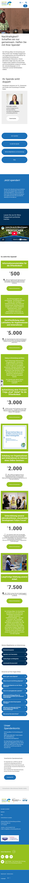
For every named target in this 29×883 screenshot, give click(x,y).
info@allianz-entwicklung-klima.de (12, 829)
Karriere (3, 812)
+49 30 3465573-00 (10, 827)
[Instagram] (11, 856)
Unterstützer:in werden (6, 817)
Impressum (3, 873)
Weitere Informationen (14, 288)
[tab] (14, 650)
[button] (26, 2)
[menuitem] (21, 2)
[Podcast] (2, 861)
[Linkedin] (2, 856)
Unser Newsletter (6, 852)
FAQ (2, 814)
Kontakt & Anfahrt (5, 809)
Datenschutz (10, 873)
